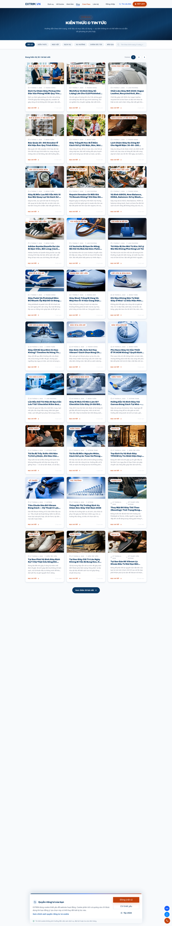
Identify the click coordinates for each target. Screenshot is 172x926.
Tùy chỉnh (128, 913)
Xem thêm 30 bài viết (84, 590)
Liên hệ (96, 4)
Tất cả (30, 44)
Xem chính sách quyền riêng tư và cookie (51, 914)
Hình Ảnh (70, 4)
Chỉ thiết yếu (126, 906)
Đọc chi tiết (32, 108)
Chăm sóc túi (96, 44)
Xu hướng (80, 44)
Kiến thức (42, 44)
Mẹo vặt (55, 44)
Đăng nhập (110, 4)
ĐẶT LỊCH (141, 4)
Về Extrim (60, 4)
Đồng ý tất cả (126, 899)
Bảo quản (111, 44)
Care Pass (86, 4)
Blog (78, 4)
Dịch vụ (51, 4)
